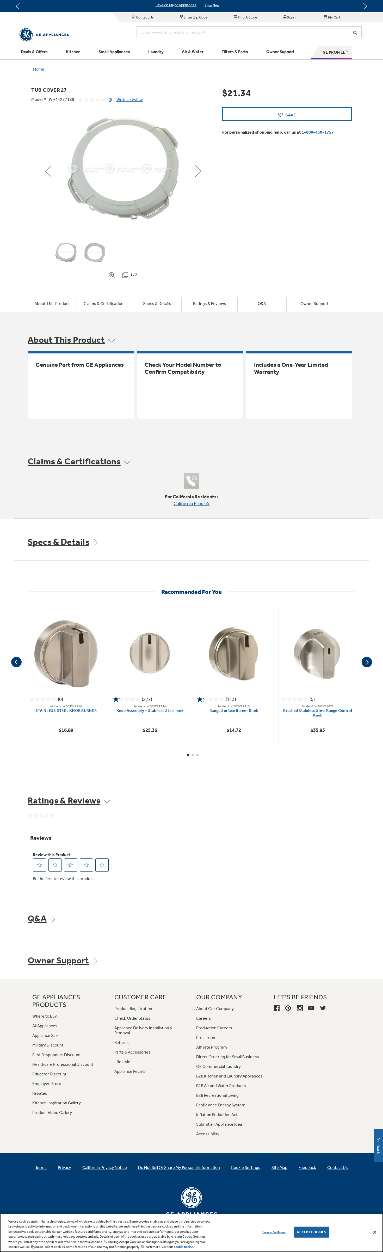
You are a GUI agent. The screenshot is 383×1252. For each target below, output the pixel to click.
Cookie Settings (274, 1232)
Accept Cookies (311, 1232)
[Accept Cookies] (374, 1232)
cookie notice (183, 1247)
